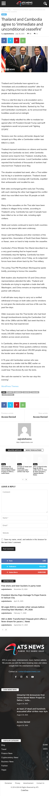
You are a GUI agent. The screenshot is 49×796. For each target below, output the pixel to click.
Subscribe (42, 572)
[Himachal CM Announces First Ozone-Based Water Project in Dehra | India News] (8, 459)
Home (3, 10)
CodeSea (24, 790)
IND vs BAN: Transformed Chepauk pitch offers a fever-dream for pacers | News (24, 620)
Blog (9, 10)
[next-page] (26, 479)
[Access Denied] (8, 726)
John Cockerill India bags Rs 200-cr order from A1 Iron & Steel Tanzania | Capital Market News (40, 471)
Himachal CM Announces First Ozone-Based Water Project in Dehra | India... (31, 697)
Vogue (3, 770)
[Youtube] (32, 677)
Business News (7, 762)
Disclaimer (8, 783)
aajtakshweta (9, 34)
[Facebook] (4, 40)
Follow (42, 566)
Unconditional (8, 395)
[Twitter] (10, 40)
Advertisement (28, 783)
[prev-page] (23, 479)
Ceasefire (26, 392)
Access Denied (8, 416)
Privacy (17, 783)
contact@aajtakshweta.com (29, 672)
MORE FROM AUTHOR (33, 450)
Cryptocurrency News (9, 757)
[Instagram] (22, 677)
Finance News (7, 753)
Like (44, 561)
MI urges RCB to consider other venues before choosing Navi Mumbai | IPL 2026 (22, 608)
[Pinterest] (16, 40)
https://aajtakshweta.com (24, 442)
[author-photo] (24, 429)
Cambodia (17, 392)
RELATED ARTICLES (15, 450)
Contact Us (40, 783)
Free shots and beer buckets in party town (21, 585)
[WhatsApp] (23, 40)
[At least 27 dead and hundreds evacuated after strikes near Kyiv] (24, 459)
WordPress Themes (10, 386)
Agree (10, 392)
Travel (3, 749)
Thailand (35, 392)
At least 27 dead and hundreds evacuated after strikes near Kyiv (24, 469)
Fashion (4, 766)
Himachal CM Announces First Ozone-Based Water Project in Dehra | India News (8, 470)
